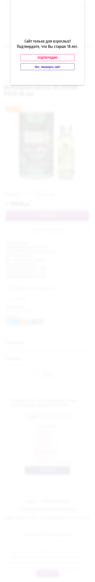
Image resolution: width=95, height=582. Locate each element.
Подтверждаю (47, 57)
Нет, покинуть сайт (47, 67)
